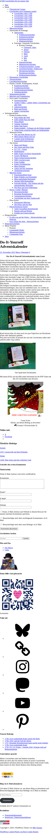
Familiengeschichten (22, 88)
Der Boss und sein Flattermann (25, 188)
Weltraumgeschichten (17, 94)
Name (2, 492)
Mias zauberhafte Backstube (24, 179)
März (26, 54)
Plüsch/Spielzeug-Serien (18, 207)
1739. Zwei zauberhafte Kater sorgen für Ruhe (22, 739)
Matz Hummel (19, 166)
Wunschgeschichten (12, 224)
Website (3, 505)
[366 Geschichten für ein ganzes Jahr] (14, 1)
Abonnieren (7, 800)
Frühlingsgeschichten (27, 35)
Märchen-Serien (15, 173)
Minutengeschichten (17, 232)
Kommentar (4, 478)
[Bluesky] (22, 639)
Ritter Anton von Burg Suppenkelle (27, 154)
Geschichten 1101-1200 (23, 24)
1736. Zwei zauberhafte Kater (16, 745)
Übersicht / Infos (30, 47)
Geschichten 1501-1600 (23, 16)
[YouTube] (22, 711)
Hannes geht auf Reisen (23, 211)
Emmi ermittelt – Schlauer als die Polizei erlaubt (32, 128)
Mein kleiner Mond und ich (24, 137)
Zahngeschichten (20, 107)
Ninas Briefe (19, 122)
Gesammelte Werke (16, 230)
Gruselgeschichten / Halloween (30, 69)
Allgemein (25, 252)
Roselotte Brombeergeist (23, 194)
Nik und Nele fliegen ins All (24, 135)
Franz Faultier (19, 162)
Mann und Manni (20, 145)
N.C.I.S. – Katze (20, 149)
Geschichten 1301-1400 (23, 20)
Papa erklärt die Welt (22, 118)
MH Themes (37, 828)
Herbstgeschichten (26, 39)
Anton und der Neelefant (23, 168)
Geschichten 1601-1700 (23, 14)
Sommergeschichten (26, 37)
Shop (7, 236)
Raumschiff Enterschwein (24, 141)
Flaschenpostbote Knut (22, 175)
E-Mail (2, 499)
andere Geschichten (21, 111)
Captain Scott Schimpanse (24, 139)
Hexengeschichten (21, 192)
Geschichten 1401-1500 (23, 18)
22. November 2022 (7, 252)
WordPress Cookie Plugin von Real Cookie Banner (19, 832)
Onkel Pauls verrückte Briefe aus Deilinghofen (31, 130)
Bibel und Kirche (20, 109)
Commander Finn (16, 234)
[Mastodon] (22, 693)
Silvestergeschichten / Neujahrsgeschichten (27, 72)
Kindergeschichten (21, 86)
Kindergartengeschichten (23, 90)
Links (7, 550)
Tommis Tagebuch (21, 124)
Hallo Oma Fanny (21, 126)
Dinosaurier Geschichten (18, 77)
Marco (18, 252)
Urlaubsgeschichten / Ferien (29, 67)
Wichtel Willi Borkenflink (23, 181)
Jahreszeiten (18, 33)
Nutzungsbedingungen (13, 815)
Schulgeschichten (20, 92)
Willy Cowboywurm (22, 160)
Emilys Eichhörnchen (22, 164)
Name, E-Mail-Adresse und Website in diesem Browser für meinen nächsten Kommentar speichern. (23, 513)
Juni (25, 60)
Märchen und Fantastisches (19, 96)
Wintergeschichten (26, 41)
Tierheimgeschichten (22, 171)
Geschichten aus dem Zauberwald (27, 198)
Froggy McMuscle (21, 156)
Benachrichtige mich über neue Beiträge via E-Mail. (22, 525)
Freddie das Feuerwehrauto (24, 213)
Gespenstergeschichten (22, 196)
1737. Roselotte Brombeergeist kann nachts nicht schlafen (26, 743)
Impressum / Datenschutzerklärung (18, 817)
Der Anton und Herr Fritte (24, 147)
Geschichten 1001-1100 (23, 26)
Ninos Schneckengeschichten (25, 158)
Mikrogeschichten (16, 28)
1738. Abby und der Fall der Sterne (18, 741)
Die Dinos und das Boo (23, 205)
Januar (26, 50)
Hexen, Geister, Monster (18, 190)
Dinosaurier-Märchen (22, 202)
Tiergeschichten (15, 79)
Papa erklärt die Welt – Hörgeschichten (24, 222)
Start (6, 5)
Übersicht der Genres (17, 9)
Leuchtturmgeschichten (18, 81)
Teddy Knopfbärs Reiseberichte (26, 209)
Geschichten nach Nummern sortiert (22, 11)
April (26, 56)
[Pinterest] (22, 729)
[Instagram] (22, 675)
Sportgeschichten (20, 101)
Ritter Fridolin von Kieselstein (25, 177)
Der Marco (9, 548)
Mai (25, 58)
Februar (27, 52)
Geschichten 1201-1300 (23, 22)
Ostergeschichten (25, 62)
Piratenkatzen (19, 151)
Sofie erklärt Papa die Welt (24, 120)
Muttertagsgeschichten (27, 64)
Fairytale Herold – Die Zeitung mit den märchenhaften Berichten (28, 184)
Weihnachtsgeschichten (27, 75)
